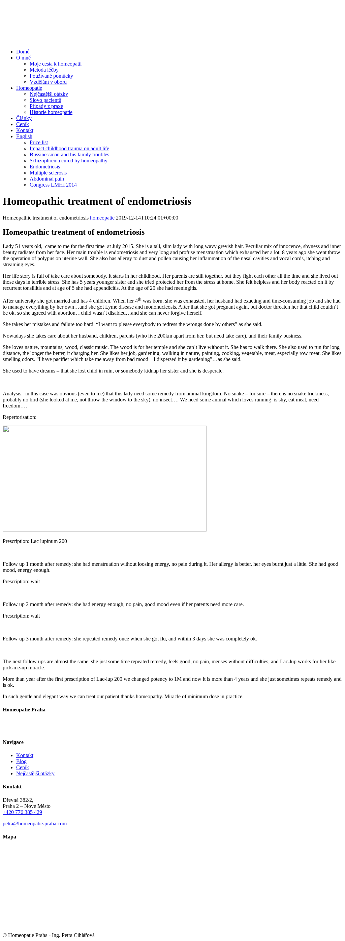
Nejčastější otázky (35, 773)
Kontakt (24, 755)
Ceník (22, 767)
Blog (21, 761)
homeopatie (102, 218)
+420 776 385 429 (22, 812)
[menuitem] (179, 52)
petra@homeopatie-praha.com (35, 823)
